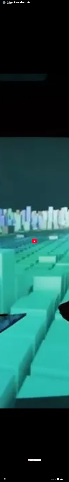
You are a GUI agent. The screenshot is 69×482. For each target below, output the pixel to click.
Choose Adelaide (4, 127)
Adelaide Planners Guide (6, 424)
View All (62, 353)
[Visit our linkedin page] (34, 452)
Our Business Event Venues (7, 198)
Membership (3, 340)
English (31, 460)
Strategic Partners (4, 269)
